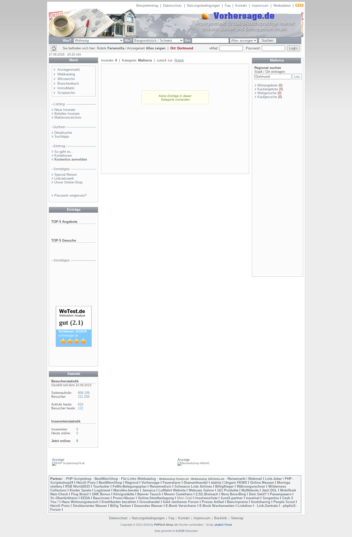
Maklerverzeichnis (67, 117)
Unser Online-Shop (68, 182)
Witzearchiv (66, 79)
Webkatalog (66, 74)
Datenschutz (172, 5)
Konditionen (63, 155)
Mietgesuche (266, 93)
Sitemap (237, 518)
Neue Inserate (64, 110)
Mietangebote (267, 85)
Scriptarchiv (66, 93)
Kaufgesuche (267, 97)
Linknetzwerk (64, 178)
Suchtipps (61, 136)
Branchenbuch (68, 83)
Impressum (260, 5)
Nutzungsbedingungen (203, 5)
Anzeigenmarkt (68, 70)
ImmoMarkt (65, 88)
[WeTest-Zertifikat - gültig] (74, 345)
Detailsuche (63, 133)
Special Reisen (65, 175)
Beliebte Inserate (67, 114)
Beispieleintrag (147, 5)
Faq (227, 5)
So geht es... (64, 152)
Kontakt (241, 5)
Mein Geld (184, 498)
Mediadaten (282, 5)
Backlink (220, 518)
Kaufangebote (267, 89)
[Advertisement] (175, 141)
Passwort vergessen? (70, 195)
